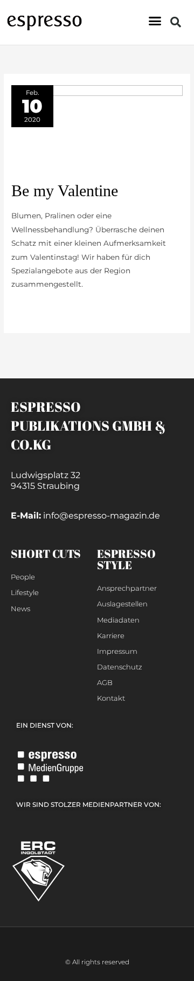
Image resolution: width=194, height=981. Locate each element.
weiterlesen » (35, 307)
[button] (155, 21)
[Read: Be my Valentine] (97, 132)
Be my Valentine (64, 190)
